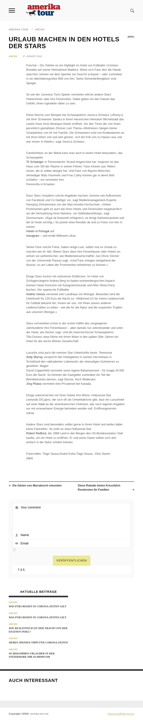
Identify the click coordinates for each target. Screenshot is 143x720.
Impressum (113, 713)
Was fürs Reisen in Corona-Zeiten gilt (37, 606)
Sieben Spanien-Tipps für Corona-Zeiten (38, 642)
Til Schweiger (35, 162)
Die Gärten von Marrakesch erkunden (37, 485)
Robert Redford (36, 433)
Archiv (40, 29)
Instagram (32, 235)
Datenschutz (127, 713)
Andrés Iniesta (35, 294)
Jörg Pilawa (33, 383)
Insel (41, 404)
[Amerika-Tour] (42, 10)
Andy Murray (34, 357)
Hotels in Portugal (37, 231)
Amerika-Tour (18, 29)
